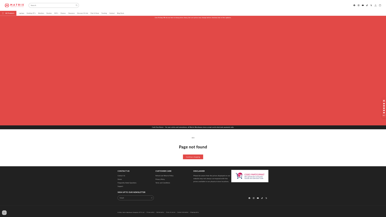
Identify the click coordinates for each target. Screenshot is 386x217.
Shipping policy (194, 212)
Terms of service (170, 212)
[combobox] (54, 5)
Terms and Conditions (163, 183)
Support (120, 186)
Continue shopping (193, 157)
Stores (120, 179)
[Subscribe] (151, 198)
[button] (8, 13)
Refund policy (160, 212)
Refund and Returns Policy (164, 176)
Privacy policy (151, 212)
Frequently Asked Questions (127, 183)
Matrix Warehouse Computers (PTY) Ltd (133, 212)
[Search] (76, 5)
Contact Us (121, 176)
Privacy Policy (160, 179)
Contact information (182, 212)
